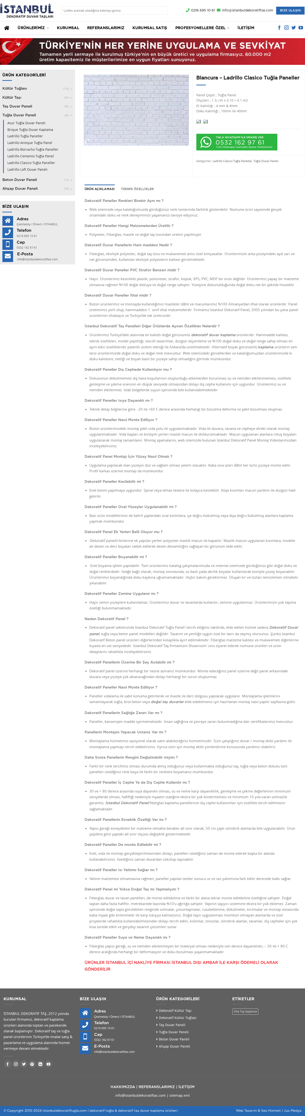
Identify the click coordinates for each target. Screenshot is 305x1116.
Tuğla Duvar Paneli (19, 115)
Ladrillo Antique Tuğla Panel (29, 143)
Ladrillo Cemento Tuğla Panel (30, 156)
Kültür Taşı (11, 97)
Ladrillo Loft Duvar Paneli (27, 169)
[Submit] (163, 10)
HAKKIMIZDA (123, 1087)
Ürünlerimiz (31, 28)
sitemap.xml (179, 1095)
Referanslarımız (106, 28)
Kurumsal (68, 28)
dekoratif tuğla (102, 1110)
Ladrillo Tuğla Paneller (25, 136)
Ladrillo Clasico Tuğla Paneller (31, 163)
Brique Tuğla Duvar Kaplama (30, 130)
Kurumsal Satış (149, 28)
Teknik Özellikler (137, 189)
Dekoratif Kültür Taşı (175, 1010)
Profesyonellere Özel (200, 28)
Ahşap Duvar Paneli (20, 188)
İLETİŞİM (186, 1087)
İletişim (246, 28)
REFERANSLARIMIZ (157, 1087)
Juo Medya (292, 1110)
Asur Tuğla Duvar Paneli (26, 123)
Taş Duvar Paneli (17, 106)
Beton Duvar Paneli (19, 180)
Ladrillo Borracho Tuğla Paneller (32, 149)
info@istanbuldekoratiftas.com (140, 1095)
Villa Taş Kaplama (245, 1011)
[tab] (100, 189)
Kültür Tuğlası (14, 88)
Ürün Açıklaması (100, 189)
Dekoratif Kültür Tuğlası (178, 1018)
